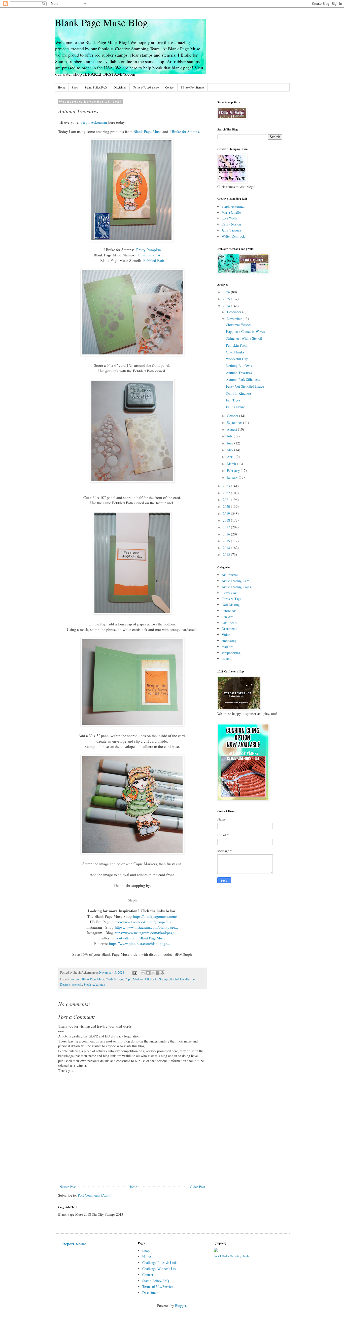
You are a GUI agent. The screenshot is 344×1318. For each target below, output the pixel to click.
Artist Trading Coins (236, 586)
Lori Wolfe (229, 218)
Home (61, 87)
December (234, 311)
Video (226, 634)
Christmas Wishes (238, 324)
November (235, 318)
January (233, 477)
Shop (75, 87)
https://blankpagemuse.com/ (155, 916)
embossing (229, 640)
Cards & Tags (114, 979)
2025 (227, 298)
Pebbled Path (153, 260)
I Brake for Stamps (184, 131)
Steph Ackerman (94, 122)
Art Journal (230, 574)
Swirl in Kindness (238, 393)
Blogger (180, 1305)
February (234, 470)
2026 (227, 292)
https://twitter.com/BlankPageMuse (138, 937)
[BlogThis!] (148, 972)
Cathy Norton (231, 224)
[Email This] (143, 972)
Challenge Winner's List (159, 1268)
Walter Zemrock (233, 236)
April (231, 456)
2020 (227, 506)
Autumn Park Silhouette (243, 379)
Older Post (197, 1186)
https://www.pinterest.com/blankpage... (139, 943)
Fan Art (227, 616)
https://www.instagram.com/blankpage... (146, 927)
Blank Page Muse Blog (101, 22)
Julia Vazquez (231, 230)
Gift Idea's (229, 622)
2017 (227, 527)
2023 (227, 485)
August (232, 429)
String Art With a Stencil (244, 338)
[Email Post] (134, 972)
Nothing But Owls (239, 365)
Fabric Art (229, 610)
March (232, 463)
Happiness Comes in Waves (245, 331)
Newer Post (67, 1186)
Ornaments (229, 628)
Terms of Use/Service (146, 87)
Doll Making (231, 604)
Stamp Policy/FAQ (96, 87)
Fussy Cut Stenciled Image (245, 386)
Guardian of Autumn (154, 254)
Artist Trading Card (236, 580)
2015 (227, 540)
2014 (227, 547)
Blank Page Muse (147, 131)
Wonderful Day (237, 358)
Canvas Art (229, 592)
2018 (227, 520)
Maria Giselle (231, 212)
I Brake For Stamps (192, 87)
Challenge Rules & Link (159, 1262)
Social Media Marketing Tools (231, 1256)
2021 (227, 499)
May (230, 449)
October (233, 415)
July (230, 436)
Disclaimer (120, 87)
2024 (227, 305)
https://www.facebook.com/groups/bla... (143, 921)
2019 (227, 513)
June (230, 443)
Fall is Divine (235, 406)
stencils (77, 984)
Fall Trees (233, 400)
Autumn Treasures (239, 372)
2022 (227, 492)
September (235, 422)
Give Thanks (235, 352)
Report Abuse (74, 1244)
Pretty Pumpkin (148, 249)
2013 (227, 554)
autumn (75, 979)
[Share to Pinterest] (162, 972)
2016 (227, 534)
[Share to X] (152, 972)
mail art (227, 646)
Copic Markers (134, 979)
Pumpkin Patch (237, 345)
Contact (169, 87)
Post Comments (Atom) (95, 1195)
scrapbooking (231, 652)
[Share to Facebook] (157, 972)
